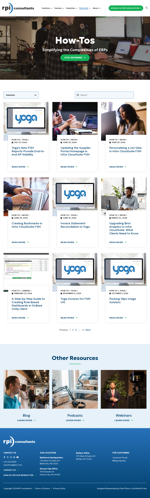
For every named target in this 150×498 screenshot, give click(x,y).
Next (88, 329)
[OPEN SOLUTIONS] (52, 8)
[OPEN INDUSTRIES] (76, 8)
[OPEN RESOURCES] (90, 8)
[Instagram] (11, 457)
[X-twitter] (8, 457)
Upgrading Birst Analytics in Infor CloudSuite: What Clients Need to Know (123, 228)
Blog (26, 415)
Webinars (124, 415)
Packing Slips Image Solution (122, 300)
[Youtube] (18, 457)
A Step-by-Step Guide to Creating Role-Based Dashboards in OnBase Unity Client (28, 304)
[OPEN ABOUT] (100, 8)
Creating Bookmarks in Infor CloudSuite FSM (27, 225)
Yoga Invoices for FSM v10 (75, 300)
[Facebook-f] (4, 457)
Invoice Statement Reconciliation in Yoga (75, 225)
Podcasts (75, 415)
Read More (18, 166)
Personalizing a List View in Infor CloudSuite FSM (125, 149)
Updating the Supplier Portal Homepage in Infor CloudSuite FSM (76, 151)
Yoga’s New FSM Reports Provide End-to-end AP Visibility (28, 151)
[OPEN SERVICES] (63, 8)
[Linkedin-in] (14, 457)
